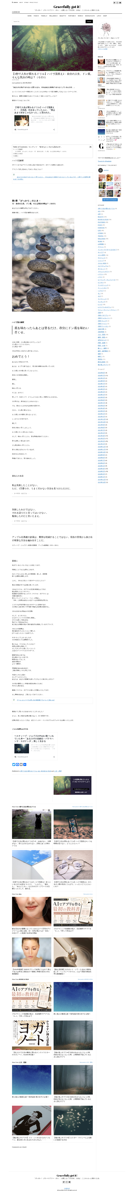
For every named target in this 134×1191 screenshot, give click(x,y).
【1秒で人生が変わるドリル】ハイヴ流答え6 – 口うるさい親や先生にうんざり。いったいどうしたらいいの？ (72, 884)
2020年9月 (101, 455)
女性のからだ (102, 340)
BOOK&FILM (89, 16)
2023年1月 (101, 414)
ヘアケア (101, 291)
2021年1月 (101, 444)
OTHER (100, 233)
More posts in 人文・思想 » (86, 1062)
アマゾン (101, 247)
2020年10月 (102, 452)
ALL (38, 771)
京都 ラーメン (102, 324)
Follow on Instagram (110, 199)
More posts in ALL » (88, 894)
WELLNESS (52, 16)
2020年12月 (102, 447)
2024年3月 (101, 389)
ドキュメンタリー (103, 272)
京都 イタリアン (103, 315)
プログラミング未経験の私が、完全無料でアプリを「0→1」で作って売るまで (72, 930)
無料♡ (100, 356)
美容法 (100, 359)
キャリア (101, 252)
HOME (30, 16)
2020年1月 (101, 477)
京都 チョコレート (104, 318)
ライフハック (102, 299)
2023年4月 (101, 408)
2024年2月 (101, 392)
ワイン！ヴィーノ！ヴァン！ (107, 310)
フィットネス (102, 288)
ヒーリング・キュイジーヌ (106, 280)
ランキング (101, 302)
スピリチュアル (103, 266)
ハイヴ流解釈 (18, 149)
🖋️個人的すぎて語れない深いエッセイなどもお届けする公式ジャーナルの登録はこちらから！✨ (114, 146)
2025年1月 (101, 378)
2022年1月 (101, 417)
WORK (80, 16)
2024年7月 (101, 384)
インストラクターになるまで (107, 250)
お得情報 (101, 244)
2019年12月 (102, 480)
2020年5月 (101, 466)
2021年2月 (101, 441)
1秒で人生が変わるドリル (28, 771)
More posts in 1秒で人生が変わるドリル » (82, 806)
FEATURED (101, 222)
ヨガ (99, 296)
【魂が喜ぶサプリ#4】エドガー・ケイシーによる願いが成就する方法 (73, 1138)
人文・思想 (57, 771)
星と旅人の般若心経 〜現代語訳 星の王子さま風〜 (72, 1014)
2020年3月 (101, 471)
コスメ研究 (101, 255)
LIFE (98, 16)
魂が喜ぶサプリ (103, 365)
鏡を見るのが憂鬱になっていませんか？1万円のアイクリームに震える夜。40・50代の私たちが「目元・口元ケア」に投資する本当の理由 (31, 931)
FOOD (36, 16)
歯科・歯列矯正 (103, 351)
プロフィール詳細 (102, 49)
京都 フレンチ (102, 321)
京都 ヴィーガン (103, 326)
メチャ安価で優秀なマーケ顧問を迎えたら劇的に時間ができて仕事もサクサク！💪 (113, 123)
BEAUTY (62, 16)
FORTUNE (71, 16)
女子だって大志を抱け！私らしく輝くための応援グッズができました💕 (113, 138)
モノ (99, 293)
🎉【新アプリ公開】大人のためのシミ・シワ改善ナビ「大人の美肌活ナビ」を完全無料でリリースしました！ (110, 104)
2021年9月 (101, 425)
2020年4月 (101, 469)
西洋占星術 (101, 362)
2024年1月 (101, 395)
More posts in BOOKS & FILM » (85, 979)
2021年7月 (101, 430)
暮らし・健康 (102, 348)
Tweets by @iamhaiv (104, 161)
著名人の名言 (18, 153)
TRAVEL (43, 16)
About (21, 2)
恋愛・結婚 (101, 343)
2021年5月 (101, 433)
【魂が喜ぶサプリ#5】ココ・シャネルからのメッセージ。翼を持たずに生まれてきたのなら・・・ (31, 1138)
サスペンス (101, 258)
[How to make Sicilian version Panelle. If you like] (109, 177)
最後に (16, 156)
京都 (99, 313)
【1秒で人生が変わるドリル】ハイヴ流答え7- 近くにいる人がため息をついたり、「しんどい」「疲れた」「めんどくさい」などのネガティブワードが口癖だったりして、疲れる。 (31, 885)
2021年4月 (101, 436)
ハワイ (100, 277)
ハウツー (101, 274)
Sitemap (26, 2)
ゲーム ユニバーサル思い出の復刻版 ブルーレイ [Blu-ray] (35, 700)
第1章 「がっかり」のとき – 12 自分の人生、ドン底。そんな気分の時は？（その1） (42, 151)
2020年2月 (101, 474)
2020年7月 (101, 460)
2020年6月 (101, 463)
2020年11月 (102, 449)
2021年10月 (102, 422)
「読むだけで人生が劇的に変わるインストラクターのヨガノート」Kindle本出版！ (31, 1053)
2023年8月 (101, 400)
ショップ (101, 261)
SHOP (105, 16)
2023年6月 (101, 406)
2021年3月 (101, 438)
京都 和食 (101, 332)
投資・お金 (101, 345)
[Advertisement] (32, 789)
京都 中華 (101, 329)
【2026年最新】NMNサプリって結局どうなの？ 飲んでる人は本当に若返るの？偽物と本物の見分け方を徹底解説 (31, 971)
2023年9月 (101, 397)
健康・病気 (101, 337)
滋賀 (99, 354)
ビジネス (101, 282)
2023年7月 (101, 403)
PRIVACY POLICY (34, 2)
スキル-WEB (102, 263)
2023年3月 (101, 411)
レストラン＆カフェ (104, 307)
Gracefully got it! (67, 6)
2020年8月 (101, 458)
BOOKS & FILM (46, 771)
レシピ (100, 304)
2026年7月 (101, 375)
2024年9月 (101, 381)
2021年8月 (101, 427)
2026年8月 (101, 373)
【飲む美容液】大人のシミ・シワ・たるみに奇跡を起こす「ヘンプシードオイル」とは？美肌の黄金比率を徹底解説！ (72, 971)
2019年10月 (102, 482)
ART (99, 214)
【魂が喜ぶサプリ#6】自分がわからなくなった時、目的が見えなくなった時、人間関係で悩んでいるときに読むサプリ (73, 1054)
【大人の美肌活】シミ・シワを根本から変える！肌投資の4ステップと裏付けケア (113, 114)
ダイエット (101, 269)
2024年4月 (101, 386)
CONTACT (67, 1188)
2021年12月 (102, 419)
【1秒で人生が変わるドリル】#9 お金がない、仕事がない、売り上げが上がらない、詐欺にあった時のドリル (31, 843)
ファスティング (103, 285)
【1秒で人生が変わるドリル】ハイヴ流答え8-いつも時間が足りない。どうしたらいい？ (73, 842)
